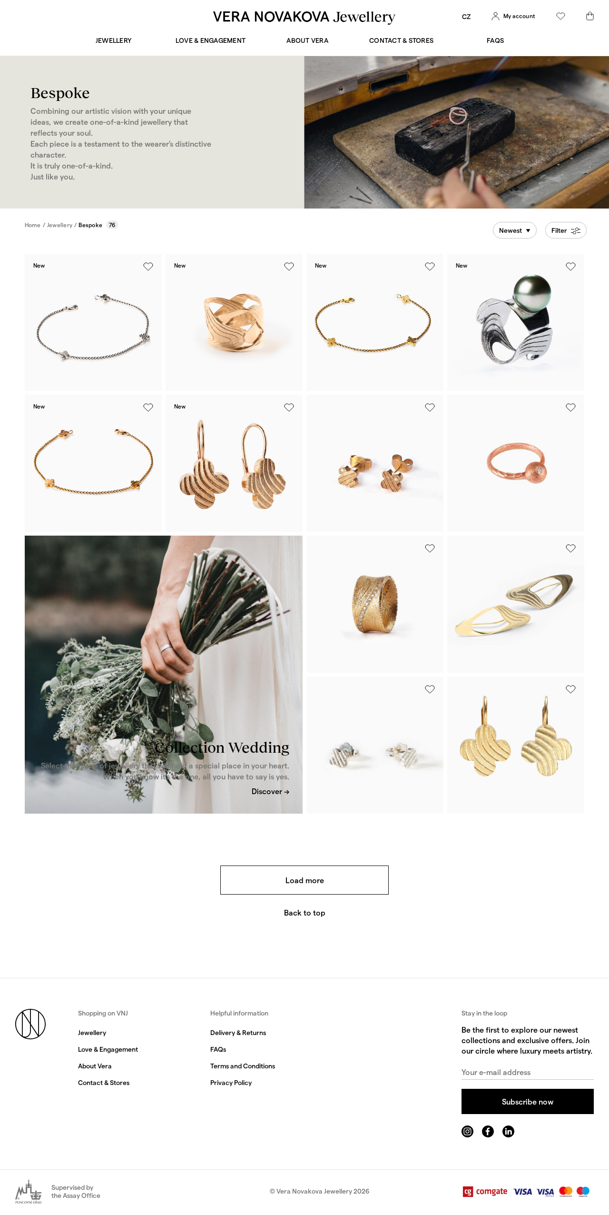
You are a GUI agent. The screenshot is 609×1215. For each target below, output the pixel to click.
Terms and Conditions (242, 1066)
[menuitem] (466, 16)
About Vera (307, 40)
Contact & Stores (401, 40)
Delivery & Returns (238, 1032)
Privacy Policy (231, 1082)
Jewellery (114, 40)
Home (33, 224)
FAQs (495, 40)
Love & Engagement (211, 40)
